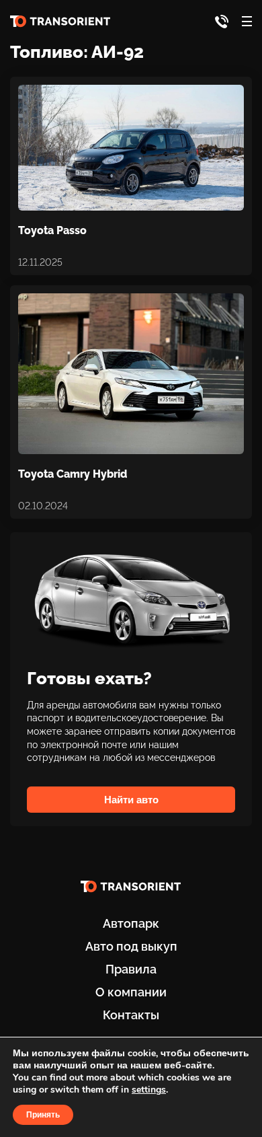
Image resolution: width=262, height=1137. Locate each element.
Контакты (131, 1015)
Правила (131, 969)
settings (149, 1090)
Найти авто (131, 799)
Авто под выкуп (131, 946)
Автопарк (131, 923)
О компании (131, 992)
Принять (43, 1114)
